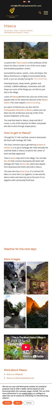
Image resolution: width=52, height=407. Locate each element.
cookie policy (27, 393)
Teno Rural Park (40, 79)
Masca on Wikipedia (15, 374)
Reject (18, 403)
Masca (10, 26)
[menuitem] (24, 2)
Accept (7, 403)
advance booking (33, 102)
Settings (29, 403)
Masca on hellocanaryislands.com (20, 378)
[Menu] (44, 13)
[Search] (38, 13)
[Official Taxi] (21, 13)
